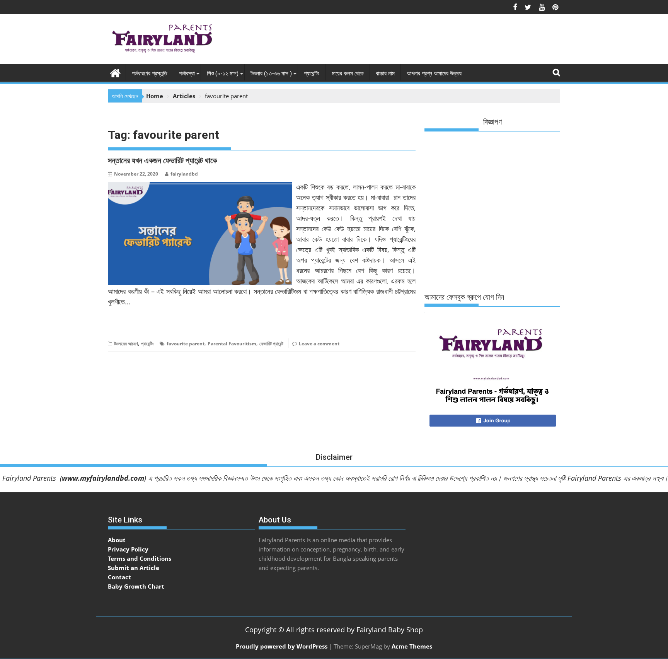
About (117, 540)
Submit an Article (133, 568)
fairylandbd (184, 174)
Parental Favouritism (232, 343)
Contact (119, 577)
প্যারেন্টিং (312, 73)
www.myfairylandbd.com (103, 478)
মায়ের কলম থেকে (348, 73)
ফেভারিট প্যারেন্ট (271, 343)
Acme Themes (412, 646)
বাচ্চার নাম (385, 73)
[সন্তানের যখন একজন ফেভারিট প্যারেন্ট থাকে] (200, 186)
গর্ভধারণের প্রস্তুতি (149, 73)
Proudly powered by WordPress (281, 646)
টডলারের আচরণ (126, 343)
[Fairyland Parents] (115, 72)
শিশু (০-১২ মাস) (223, 73)
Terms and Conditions (139, 558)
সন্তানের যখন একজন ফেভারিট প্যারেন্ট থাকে (162, 160)
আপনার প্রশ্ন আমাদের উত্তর (434, 73)
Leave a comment (319, 343)
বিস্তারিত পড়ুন (123, 325)
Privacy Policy (128, 549)
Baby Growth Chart (136, 586)
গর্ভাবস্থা (187, 73)
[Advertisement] (419, 41)
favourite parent (185, 343)
